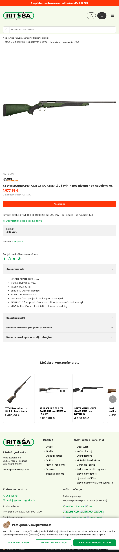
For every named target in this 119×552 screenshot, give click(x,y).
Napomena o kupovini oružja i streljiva (29, 337)
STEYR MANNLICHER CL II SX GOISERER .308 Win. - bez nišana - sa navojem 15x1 (42, 42)
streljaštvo (18, 241)
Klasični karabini (41, 38)
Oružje (19, 38)
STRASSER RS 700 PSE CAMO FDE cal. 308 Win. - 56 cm (53, 411)
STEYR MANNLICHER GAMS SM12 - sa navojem (85, 411)
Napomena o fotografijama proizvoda (29, 327)
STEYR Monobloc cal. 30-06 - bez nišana (17, 410)
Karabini (28, 38)
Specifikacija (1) (15, 318)
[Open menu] (113, 15)
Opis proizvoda (15, 269)
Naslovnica (8, 38)
